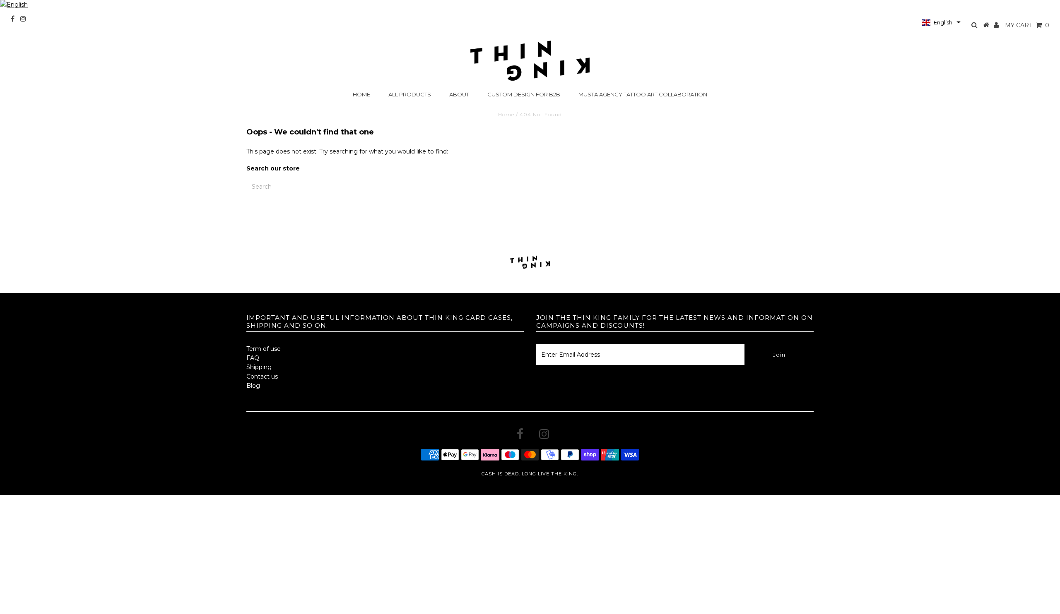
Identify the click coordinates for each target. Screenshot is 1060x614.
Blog (253, 385)
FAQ (252, 358)
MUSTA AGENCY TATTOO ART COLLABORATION (642, 94)
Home (361, 94)
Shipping (259, 367)
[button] (941, 22)
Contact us (262, 376)
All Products (409, 94)
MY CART (1027, 25)
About (459, 94)
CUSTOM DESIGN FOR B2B (523, 94)
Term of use (263, 349)
